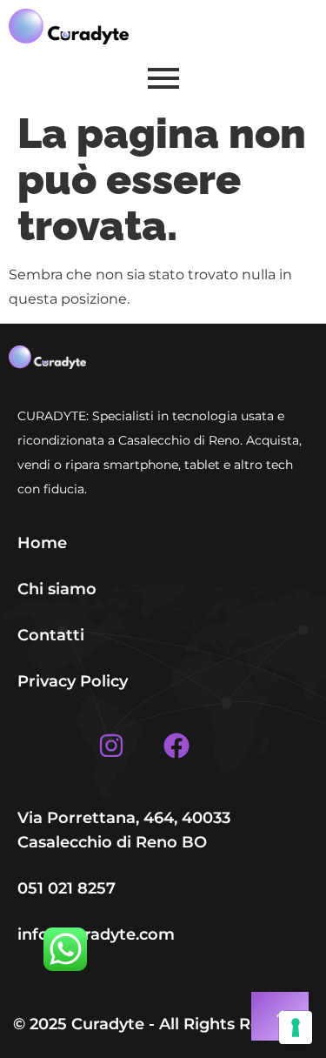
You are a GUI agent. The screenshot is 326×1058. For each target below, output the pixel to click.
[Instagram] (111, 746)
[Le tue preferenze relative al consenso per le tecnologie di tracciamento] (295, 1027)
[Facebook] (176, 746)
